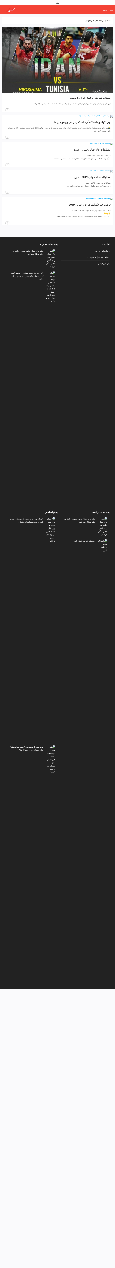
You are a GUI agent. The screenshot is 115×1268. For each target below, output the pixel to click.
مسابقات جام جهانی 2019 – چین (92, 177)
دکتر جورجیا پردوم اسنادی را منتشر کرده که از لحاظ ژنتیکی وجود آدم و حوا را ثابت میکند (27, 276)
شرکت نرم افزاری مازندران (98, 257)
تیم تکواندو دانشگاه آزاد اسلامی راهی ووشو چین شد (81, 122)
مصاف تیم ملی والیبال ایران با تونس (90, 97)
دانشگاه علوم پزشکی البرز (84, 540)
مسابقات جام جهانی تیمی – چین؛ (92, 149)
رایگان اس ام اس (102, 251)
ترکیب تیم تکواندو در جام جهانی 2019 (90, 204)
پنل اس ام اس (103, 263)
